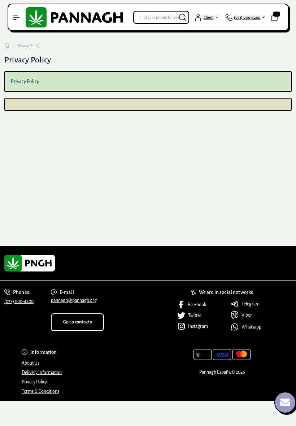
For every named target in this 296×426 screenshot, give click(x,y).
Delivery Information (42, 372)
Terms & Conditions (40, 391)
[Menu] (16, 17)
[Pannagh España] (49, 263)
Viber (246, 315)
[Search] (182, 17)
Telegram (250, 304)
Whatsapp (251, 327)
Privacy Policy (34, 381)
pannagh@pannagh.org (74, 300)
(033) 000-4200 (19, 301)
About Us (30, 363)
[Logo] (76, 17)
